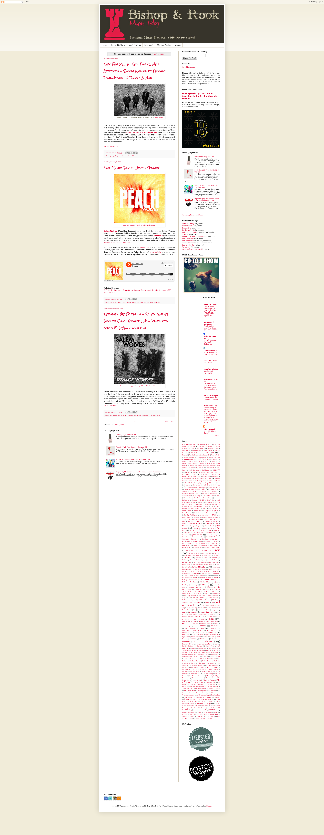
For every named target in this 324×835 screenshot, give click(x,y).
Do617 (203, 508)
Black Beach (210, 468)
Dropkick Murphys (211, 511)
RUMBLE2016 (200, 632)
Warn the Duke (211, 708)
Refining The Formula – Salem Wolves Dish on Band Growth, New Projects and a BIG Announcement (136, 321)
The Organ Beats (211, 682)
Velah (193, 703)
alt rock (200, 449)
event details (155, 252)
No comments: (110, 153)
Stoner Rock (214, 654)
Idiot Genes (216, 547)
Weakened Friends (200, 710)
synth (218, 657)
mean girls (199, 575)
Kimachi (198, 558)
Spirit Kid (208, 650)
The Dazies (185, 667)
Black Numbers (194, 470)
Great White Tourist (212, 537)
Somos (193, 648)
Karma (187, 558)
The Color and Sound (206, 663)
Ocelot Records (199, 598)
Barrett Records (186, 461)
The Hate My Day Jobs (208, 671)
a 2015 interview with (141, 133)
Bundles (208, 479)
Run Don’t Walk (188, 241)
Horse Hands (214, 545)
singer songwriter (203, 644)
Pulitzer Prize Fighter (199, 619)
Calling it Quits (198, 483)
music (203, 584)
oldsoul (191, 603)
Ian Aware (207, 547)
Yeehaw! (192, 716)
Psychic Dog (199, 616)
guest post (185, 541)
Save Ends (204, 639)
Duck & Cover (187, 513)
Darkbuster (185, 500)
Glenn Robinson (198, 532)
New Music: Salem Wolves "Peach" (132, 168)
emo (214, 515)
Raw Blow (214, 621)
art (213, 453)
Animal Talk (186, 451)
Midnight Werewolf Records (191, 580)
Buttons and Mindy (214, 481)
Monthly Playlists (164, 45)
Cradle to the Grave (208, 496)
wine (215, 712)
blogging (216, 470)
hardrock (215, 541)
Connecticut (205, 491)
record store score (206, 623)
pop (183, 612)
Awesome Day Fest (214, 457)
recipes (195, 623)
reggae (216, 623)
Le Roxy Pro (213, 562)
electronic (204, 515)
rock (202, 628)
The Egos (185, 671)
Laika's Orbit (186, 562)
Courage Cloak (186, 496)
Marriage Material (203, 571)
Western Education (188, 712)
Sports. (216, 650)
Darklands (195, 500)
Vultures (197, 706)
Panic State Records (208, 606)
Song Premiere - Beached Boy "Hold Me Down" (133, 459)
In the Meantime (204, 550)
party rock (202, 608)
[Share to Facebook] (134, 153)
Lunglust (216, 567)
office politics (213, 598)
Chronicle (158, 236)
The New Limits (196, 680)
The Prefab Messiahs (196, 684)
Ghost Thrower (206, 530)
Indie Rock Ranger (194, 553)
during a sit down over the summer (118, 243)
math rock (195, 573)
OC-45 (183, 598)
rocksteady (185, 630)
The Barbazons (211, 659)
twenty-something (206, 699)
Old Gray (215, 600)
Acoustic (192, 446)
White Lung (207, 712)
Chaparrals (196, 485)
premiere (202, 614)
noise (209, 596)
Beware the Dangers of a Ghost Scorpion (202, 465)
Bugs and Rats (198, 479)
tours (209, 697)
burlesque (191, 481)
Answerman (208, 451)
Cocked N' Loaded (189, 489)
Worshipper (203, 714)
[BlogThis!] (129, 153)
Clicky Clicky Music (214, 487)
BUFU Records (186, 479)
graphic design (212, 535)
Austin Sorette (189, 457)
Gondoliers (185, 535)
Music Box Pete (188, 239)
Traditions (217, 697)
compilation (194, 491)
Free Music (149, 45)
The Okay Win (198, 682)
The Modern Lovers (198, 678)
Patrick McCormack (213, 608)
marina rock (192, 571)
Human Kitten (197, 547)
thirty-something (203, 695)
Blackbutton (206, 470)
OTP (213, 603)
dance (216, 498)
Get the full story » (111, 146)
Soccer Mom (210, 646)
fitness (209, 524)
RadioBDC (193, 621)
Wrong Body (214, 714)
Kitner (206, 558)
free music (113, 415)
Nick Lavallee (216, 593)
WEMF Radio (213, 710)
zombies (209, 718)
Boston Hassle (187, 226)
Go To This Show (118, 45)
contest (214, 491)
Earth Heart (198, 513)
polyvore (215, 610)
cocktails (201, 489)
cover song (196, 496)
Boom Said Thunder (212, 472)
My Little (198, 589)
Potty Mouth (193, 614)
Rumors (142, 415)
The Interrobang (208, 674)
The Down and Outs (188, 669)
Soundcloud (144, 247)
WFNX (199, 712)
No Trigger (202, 596)
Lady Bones (214, 560)
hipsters (215, 543)
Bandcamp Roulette (192, 459)
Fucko (205, 528)
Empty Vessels (186, 517)
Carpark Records (210, 483)
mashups (214, 571)
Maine (197, 569)
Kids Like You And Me (190, 232)
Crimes (218, 496)
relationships (186, 626)
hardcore (207, 541)
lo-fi (124, 415)
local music (198, 566)
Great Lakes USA (197, 537)
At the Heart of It (204, 455)
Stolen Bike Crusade (203, 654)
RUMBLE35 (212, 632)
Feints (184, 524)
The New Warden (209, 680)
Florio (216, 524)
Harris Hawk (186, 543)
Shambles (215, 639)
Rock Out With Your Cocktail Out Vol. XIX (131, 447)
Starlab (184, 652)
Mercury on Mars (205, 578)
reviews (203, 626)
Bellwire (201, 463)
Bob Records (201, 472)
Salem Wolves (132, 156)
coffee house (214, 489)
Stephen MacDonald (188, 654)
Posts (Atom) (119, 425)
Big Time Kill (200, 468)
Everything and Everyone (210, 517)
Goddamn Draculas (211, 532)
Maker (204, 569)
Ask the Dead (193, 455)
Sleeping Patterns (188, 646)
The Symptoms (201, 691)
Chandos (187, 485)
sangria (211, 637)
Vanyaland (186, 247)
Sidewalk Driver (187, 644)
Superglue (205, 657)
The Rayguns (210, 684)
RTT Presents (212, 630)
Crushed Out (188, 498)
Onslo (207, 603)
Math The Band (206, 573)
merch (195, 578)
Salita (205, 637)
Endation (196, 517)
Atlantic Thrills (215, 455)
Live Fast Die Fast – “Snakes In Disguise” (211, 398)
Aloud (192, 449)
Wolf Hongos (194, 714)
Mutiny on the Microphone (192, 236)
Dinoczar (207, 504)
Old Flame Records (204, 600)
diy (212, 506)
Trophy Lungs (189, 699)
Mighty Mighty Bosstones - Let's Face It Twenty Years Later (138, 472)
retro (195, 626)
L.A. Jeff (206, 560)
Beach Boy (206, 461)
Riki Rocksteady (190, 628)
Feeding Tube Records (212, 521)
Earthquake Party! (209, 513)
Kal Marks (217, 555)
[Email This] (126, 153)
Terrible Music (189, 659)
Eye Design (196, 519)
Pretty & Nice (214, 614)
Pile (194, 610)
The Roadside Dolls (212, 686)
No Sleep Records (190, 596)
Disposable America (201, 506)
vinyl (209, 704)
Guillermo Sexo (196, 541)
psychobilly (210, 616)
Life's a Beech (209, 429)
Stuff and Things (187, 657)
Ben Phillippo (211, 463)
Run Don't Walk (198, 634)
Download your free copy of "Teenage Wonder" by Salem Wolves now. (139, 386)
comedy (184, 491)
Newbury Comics (187, 593)
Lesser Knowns (209, 564)
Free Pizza (196, 528)
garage (112, 156)
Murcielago (194, 585)
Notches (215, 596)
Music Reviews (135, 45)
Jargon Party (187, 555)
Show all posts (158, 54)
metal (216, 578)
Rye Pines (185, 637)
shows (157, 302)
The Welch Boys (213, 693)
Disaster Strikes (187, 506)
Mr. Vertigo (185, 585)
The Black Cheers (195, 661)
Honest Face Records (200, 545)
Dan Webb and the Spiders (203, 498)
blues (188, 472)
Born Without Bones (189, 474)
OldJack (184, 603)
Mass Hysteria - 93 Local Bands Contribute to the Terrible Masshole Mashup (199, 96)
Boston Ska (186, 228)
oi (196, 600)
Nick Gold (207, 593)
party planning (192, 608)
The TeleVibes (212, 691)
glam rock (188, 532)
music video (195, 587)
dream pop (198, 511)
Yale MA (184, 716)
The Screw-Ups (187, 688)
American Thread (212, 449)
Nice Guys (197, 593)
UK (217, 701)
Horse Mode (186, 547)
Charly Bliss (206, 485)
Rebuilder (185, 623)
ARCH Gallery (194, 453)
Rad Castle (185, 621)
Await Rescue (201, 457)
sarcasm (192, 639)
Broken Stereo (206, 476)
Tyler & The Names (207, 701)
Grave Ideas (185, 537)
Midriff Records (210, 580)
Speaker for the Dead (188, 650)
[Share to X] (131, 153)
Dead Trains (210, 500)
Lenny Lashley (197, 564)
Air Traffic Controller (205, 446)
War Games (201, 708)
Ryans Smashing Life (211, 634)
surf (211, 657)
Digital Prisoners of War (195, 504)
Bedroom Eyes (193, 463)
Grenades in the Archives (190, 539)
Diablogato (208, 502)
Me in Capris (216, 573)
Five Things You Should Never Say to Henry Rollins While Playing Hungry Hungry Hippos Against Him (211, 311)
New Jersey (215, 591)
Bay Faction (197, 461)
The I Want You (195, 674)
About (178, 45)
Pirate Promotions (203, 610)
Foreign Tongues (196, 526)
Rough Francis (198, 630)
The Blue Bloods (206, 661)
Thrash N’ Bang (188, 243)
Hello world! (208, 363)
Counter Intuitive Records (210, 493)
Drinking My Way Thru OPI (126, 435)
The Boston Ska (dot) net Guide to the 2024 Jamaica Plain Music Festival (210, 386)
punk (211, 619)
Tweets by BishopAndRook (192, 215)
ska (216, 644)
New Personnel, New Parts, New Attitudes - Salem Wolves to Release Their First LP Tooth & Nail (134, 71)
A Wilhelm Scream (204, 444)
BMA (194, 472)
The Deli (185, 234)
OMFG (197, 603)
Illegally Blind (189, 550)
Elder (218, 513)
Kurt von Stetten (195, 560)
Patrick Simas (186, 610)
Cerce (218, 483)
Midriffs (184, 582)
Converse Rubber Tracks (118, 302)
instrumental (206, 553)
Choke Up (216, 485)
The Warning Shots (199, 693)
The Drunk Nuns (201, 669)
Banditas (206, 459)
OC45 (189, 598)
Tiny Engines (189, 697)
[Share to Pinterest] (136, 153)
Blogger (209, 806)
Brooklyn (215, 476)
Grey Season (205, 539)
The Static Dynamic (214, 688)
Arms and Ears (205, 453)
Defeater (199, 502)
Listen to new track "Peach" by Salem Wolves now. (139, 225)
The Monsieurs (210, 678)
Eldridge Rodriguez (190, 515)
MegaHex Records (121, 156)
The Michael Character (196, 676)
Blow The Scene (210, 361)
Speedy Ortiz (200, 650)
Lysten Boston (187, 569)
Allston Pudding (188, 224)
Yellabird (200, 716)
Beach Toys (215, 461)
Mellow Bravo (186, 578)
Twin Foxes (193, 701)
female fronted (195, 524)
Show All (217, 435)
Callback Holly (188, 483)
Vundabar (205, 706)
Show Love (198, 642)
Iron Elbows (216, 553)
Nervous (206, 589)
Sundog (196, 657)
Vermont (200, 703)
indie (217, 550)
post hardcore (207, 612)
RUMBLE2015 (186, 632)
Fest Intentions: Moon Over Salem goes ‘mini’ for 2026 (211, 328)
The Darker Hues (212, 665)
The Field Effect (194, 671)
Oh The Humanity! (187, 600)
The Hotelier (200, 659)
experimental (186, 519)
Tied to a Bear (215, 695)
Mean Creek (189, 575)
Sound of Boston (188, 245)
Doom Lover (186, 511)
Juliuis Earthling (206, 555)
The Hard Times (210, 304)
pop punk (193, 612)
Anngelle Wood (196, 451)
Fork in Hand (209, 526)
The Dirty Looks (212, 667)
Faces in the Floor (210, 519)
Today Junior (200, 697)
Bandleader (214, 459)
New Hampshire (201, 591)
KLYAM (184, 560)
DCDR (202, 500)
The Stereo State (189, 691)
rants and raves (203, 621)
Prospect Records (187, 616)
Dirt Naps (215, 504)
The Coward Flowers (198, 665)
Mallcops (211, 569)
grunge (214, 539)
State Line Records (194, 652)
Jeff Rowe (196, 555)
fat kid (199, 521)
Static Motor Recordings (210, 652)
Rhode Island (215, 626)
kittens (214, 558)
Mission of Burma (205, 582)
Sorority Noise (202, 648)
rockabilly (214, 628)
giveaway (217, 530)
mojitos (216, 582)
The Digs (201, 667)
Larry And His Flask (200, 562)
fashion (191, 521)
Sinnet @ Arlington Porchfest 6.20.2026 (211, 353)
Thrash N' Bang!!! (211, 395)
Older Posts (169, 421)
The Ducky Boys (213, 669)
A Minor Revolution (189, 444)
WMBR (184, 714)
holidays (185, 545)
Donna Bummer (213, 508)
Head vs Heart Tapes (202, 543)
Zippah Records (200, 718)
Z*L (207, 716)
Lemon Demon (186, 564)
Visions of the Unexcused (192, 249)
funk (212, 528)
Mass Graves (186, 573)
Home (104, 45)
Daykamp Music (188, 230)
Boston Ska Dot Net (194, 476)
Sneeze (199, 646)
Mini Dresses (193, 582)
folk (183, 526)
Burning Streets (201, 481)
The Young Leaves (188, 695)
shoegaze (186, 642)
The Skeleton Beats (201, 688)
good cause (196, 535)
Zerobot (212, 716)
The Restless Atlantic (197, 686)
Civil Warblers (203, 487)
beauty (184, 463)
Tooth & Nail (159, 117)
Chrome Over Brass (191, 487)
